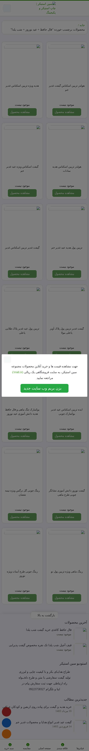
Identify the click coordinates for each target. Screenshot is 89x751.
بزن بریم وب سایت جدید (43, 388)
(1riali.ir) (17, 372)
